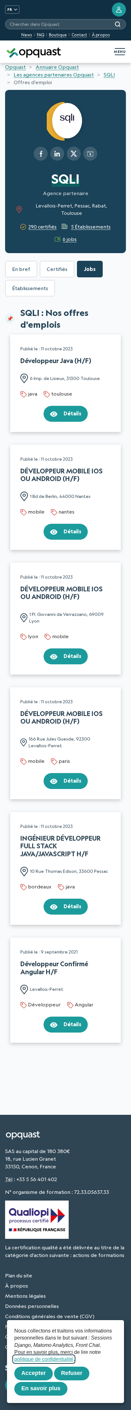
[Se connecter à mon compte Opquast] (119, 10)
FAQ (40, 34)
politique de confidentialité (43, 1359)
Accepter (33, 1373)
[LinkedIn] (57, 154)
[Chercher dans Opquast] (118, 24)
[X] (74, 154)
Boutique (58, 34)
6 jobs (70, 239)
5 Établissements (90, 226)
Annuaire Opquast (57, 67)
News (26, 34)
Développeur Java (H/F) (55, 360)
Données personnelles (32, 1306)
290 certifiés (42, 226)
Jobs (90, 269)
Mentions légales (25, 1296)
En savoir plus (40, 1388)
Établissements (30, 288)
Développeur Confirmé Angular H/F (54, 968)
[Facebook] (41, 154)
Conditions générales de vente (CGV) (49, 1316)
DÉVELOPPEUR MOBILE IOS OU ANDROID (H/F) (61, 475)
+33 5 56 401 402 (36, 1179)
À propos (101, 34)
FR (9, 9)
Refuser (71, 1373)
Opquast (15, 67)
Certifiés (57, 269)
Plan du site (18, 1275)
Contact (79, 34)
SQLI (109, 74)
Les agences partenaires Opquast (54, 74)
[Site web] (90, 154)
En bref (21, 269)
